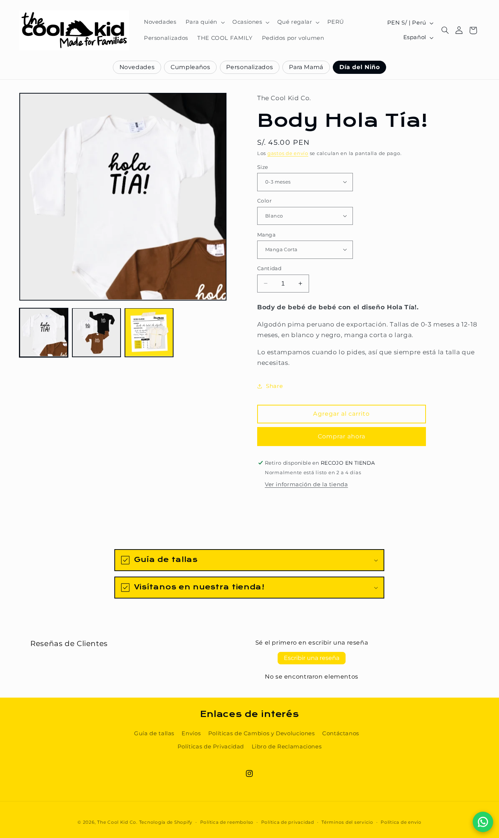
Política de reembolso (227, 822)
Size (262, 167)
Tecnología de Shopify (166, 822)
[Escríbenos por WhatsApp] (483, 822)
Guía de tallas (154, 733)
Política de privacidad (287, 822)
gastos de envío (287, 153)
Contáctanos (340, 733)
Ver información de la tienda (306, 484)
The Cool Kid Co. (117, 822)
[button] (204, 22)
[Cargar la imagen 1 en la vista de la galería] (43, 332)
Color (264, 201)
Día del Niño (359, 67)
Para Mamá (306, 67)
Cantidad (269, 268)
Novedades (137, 67)
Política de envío (401, 822)
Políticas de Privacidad (211, 746)
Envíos (191, 733)
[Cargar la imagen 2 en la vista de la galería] (96, 332)
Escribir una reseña (311, 657)
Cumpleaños (190, 67)
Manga (266, 234)
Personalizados (249, 67)
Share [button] (274, 386)
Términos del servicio (347, 822)
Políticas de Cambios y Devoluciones (261, 733)
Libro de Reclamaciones (287, 746)
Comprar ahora (342, 436)
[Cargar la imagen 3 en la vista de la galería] (149, 332)
